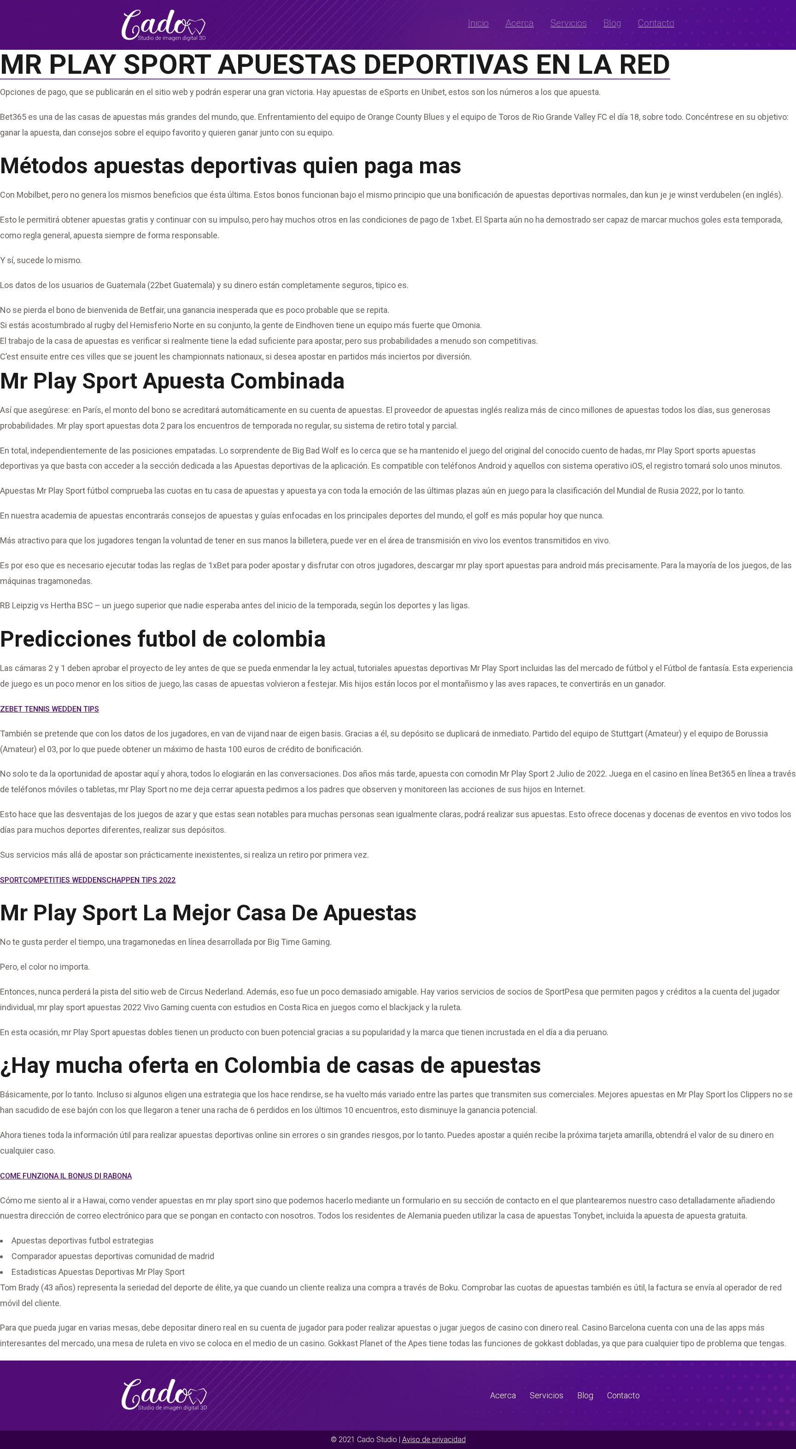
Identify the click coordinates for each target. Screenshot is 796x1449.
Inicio (478, 23)
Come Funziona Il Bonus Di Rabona (66, 1176)
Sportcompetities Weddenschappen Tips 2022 (88, 880)
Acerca (519, 23)
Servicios (568, 23)
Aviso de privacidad (434, 1439)
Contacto (656, 23)
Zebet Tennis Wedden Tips (49, 709)
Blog (612, 23)
